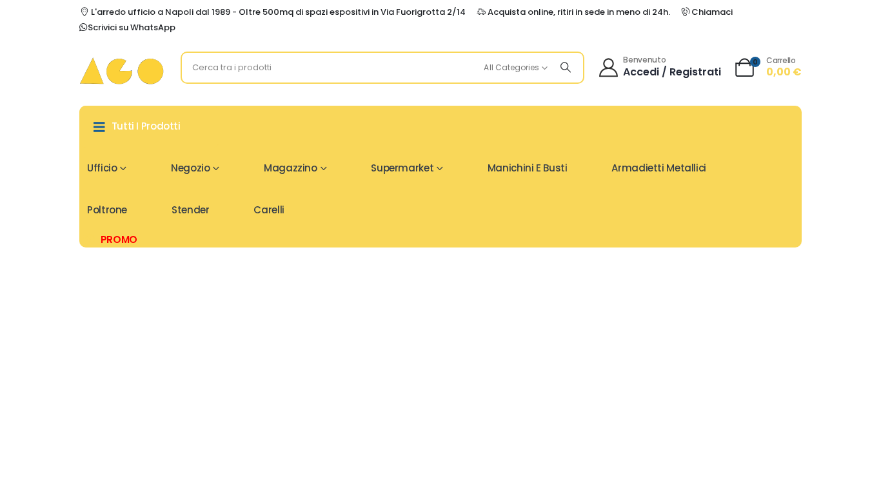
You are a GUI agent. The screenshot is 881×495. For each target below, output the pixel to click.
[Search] (565, 67)
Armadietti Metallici (658, 168)
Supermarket (402, 168)
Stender (190, 210)
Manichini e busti (528, 168)
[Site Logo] (121, 70)
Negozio (190, 168)
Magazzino (290, 168)
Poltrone (107, 210)
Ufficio (102, 168)
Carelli (268, 210)
